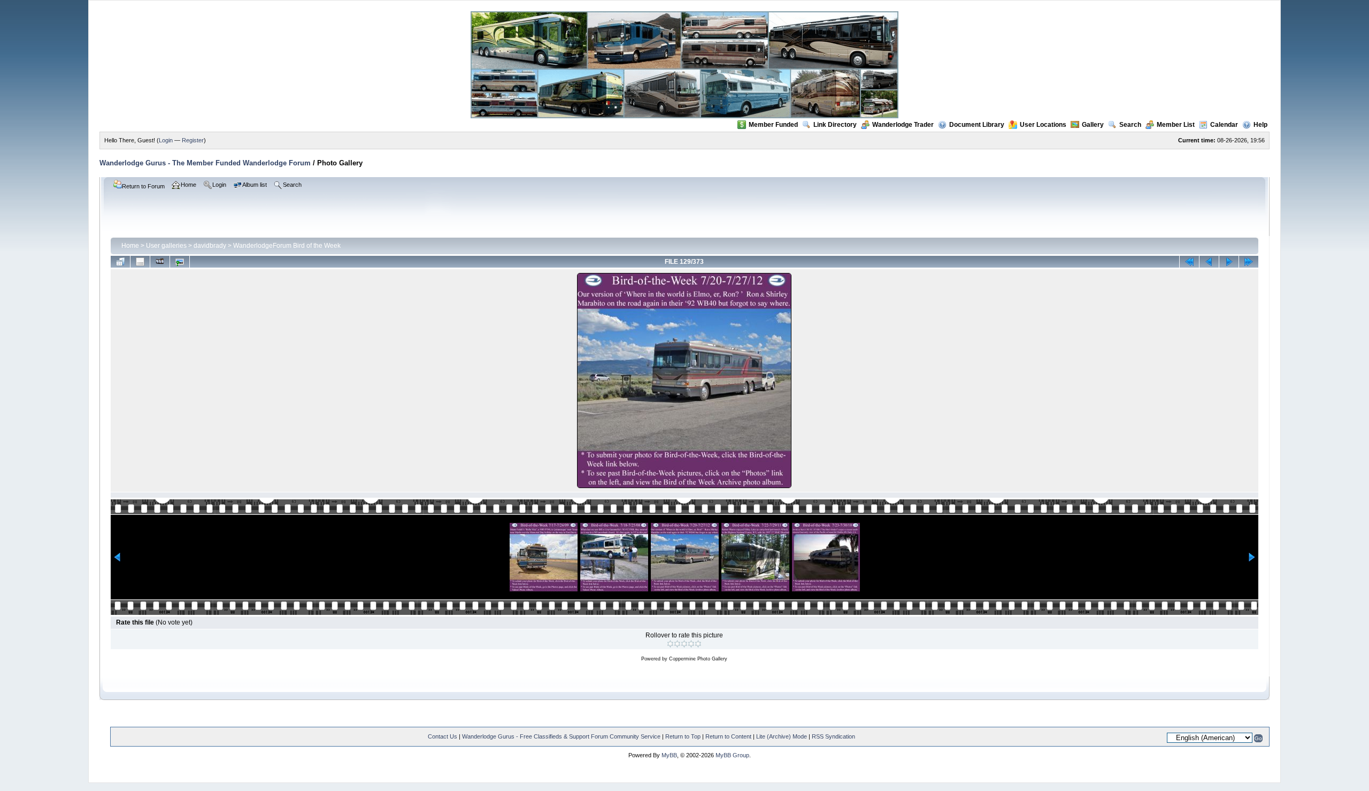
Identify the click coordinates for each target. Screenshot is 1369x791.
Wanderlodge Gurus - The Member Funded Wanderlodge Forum (205, 163)
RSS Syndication (833, 736)
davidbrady (210, 245)
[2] (677, 644)
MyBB (669, 755)
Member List (1176, 124)
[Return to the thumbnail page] (120, 262)
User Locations (1043, 124)
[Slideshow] (160, 262)
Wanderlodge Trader (903, 124)
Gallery (1093, 124)
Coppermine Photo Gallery (698, 658)
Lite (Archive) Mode (781, 736)
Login (166, 140)
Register (193, 140)
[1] (670, 644)
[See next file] (1229, 262)
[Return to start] (1189, 262)
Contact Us (442, 736)
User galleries (166, 245)
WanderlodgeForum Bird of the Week (287, 245)
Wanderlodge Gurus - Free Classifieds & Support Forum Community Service (561, 736)
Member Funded (773, 124)
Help (1260, 124)
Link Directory (835, 124)
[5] (698, 644)
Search (1130, 124)
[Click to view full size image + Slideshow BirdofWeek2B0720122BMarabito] (684, 487)
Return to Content (728, 736)
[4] (691, 644)
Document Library (976, 124)
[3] (684, 644)
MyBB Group (732, 755)
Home (130, 245)
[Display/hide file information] (140, 262)
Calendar (1224, 124)
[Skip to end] (1248, 262)
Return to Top (683, 736)
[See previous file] (1209, 262)
